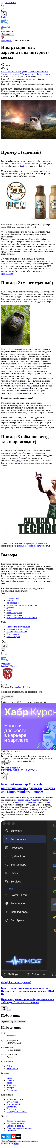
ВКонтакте (15, 666)
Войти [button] (4, 17)
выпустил (33, 807)
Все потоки (10, 2)
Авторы (10, 1088)
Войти (10, 1066)
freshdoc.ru (11, 1036)
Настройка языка (9, 1141)
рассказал (15, 349)
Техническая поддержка (28, 1141)
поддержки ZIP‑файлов (28, 800)
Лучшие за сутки (9, 1022)
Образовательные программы (20, 1128)
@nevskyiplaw (23, 687)
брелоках (32, 546)
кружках (41, 546)
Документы (12, 1107)
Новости (11, 1080)
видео (18, 460)
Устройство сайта (15, 1099)
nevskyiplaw (6, 40)
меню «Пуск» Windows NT (13, 802)
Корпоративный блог (16, 1121)
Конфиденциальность (17, 1111)
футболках (22, 546)
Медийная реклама (15, 1123)
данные (20, 227)
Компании (11, 1085)
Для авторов (12, 1102)
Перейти (5, 764)
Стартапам (11, 1131)
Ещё (9, 1009)
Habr (16, 1143)
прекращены (7, 273)
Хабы (9, 1083)
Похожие (21, 1022)
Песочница (12, 1090)
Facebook (5, 666)
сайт (23, 166)
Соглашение (12, 1109)
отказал (29, 386)
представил (32, 802)
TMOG (48, 802)
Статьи (10, 1078)
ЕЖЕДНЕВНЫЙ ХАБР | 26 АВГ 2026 (19, 770)
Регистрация (12, 1068)
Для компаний (13, 1104)
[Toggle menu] (2, 3)
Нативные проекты (15, 1126)
